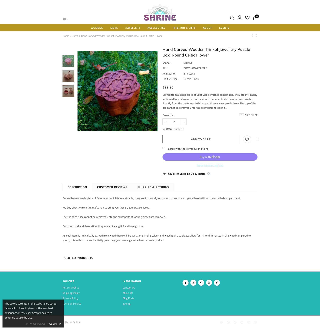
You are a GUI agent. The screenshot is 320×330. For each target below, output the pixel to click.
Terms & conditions (197, 149)
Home (65, 36)
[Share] (255, 139)
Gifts (75, 36)
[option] (118, 91)
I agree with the (176, 149)
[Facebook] (185, 283)
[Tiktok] (217, 283)
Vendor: (166, 63)
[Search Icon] (232, 18)
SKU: (165, 68)
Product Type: (170, 79)
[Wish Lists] (247, 139)
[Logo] (160, 12)
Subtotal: (167, 129)
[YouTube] (209, 283)
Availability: (169, 74)
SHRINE (188, 63)
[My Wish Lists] (247, 19)
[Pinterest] (201, 283)
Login (239, 18)
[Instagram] (193, 283)
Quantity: (168, 115)
